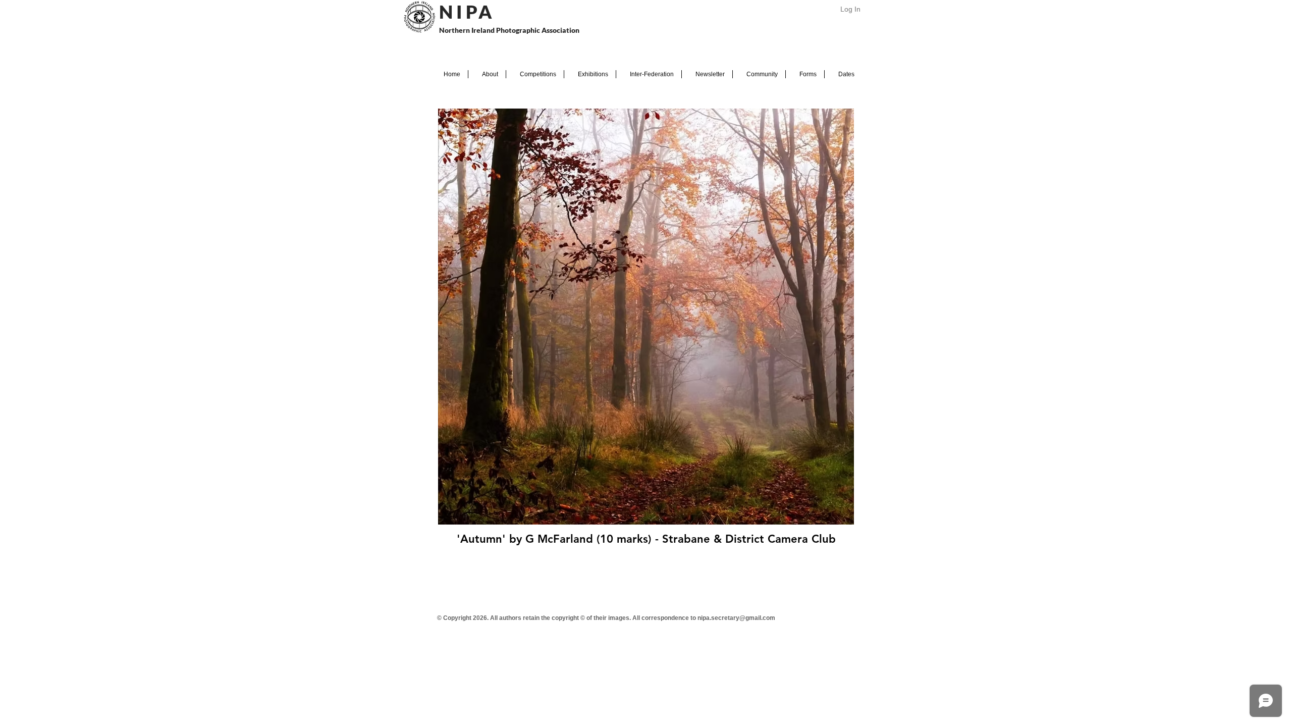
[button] (487, 74)
